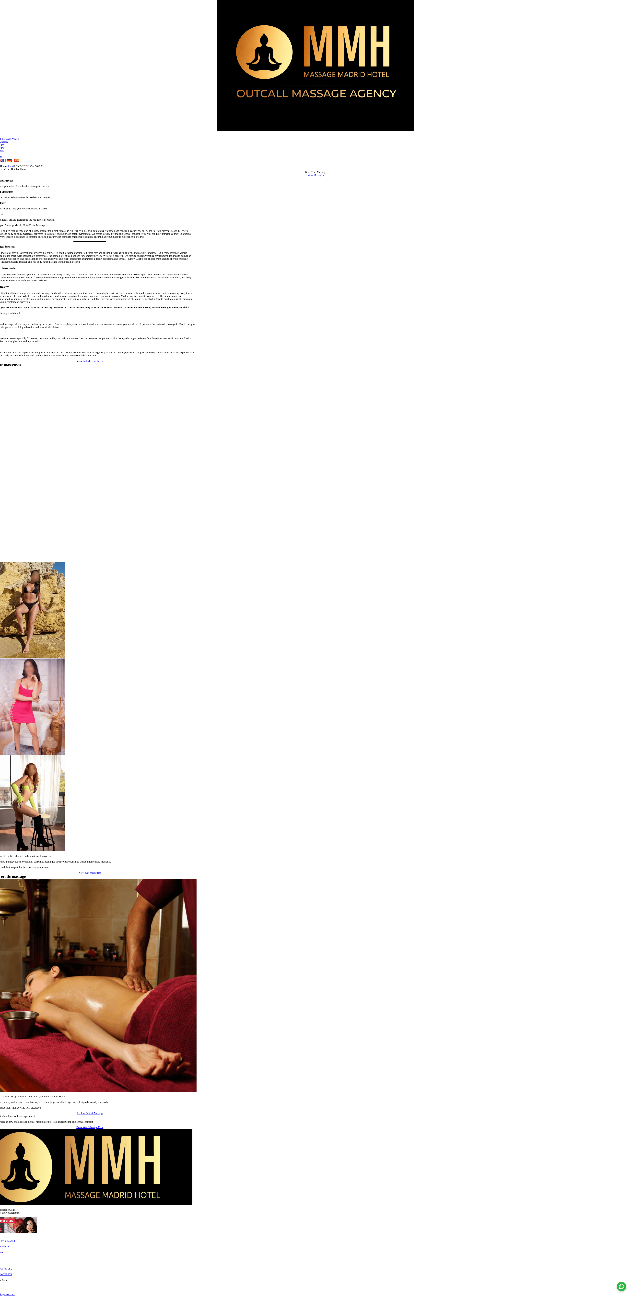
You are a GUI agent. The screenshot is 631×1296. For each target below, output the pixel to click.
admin (9, 166)
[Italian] (13, 160)
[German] (9, 160)
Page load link (7, 1294)
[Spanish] (17, 160)
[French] (4, 160)
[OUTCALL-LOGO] (315, 130)
